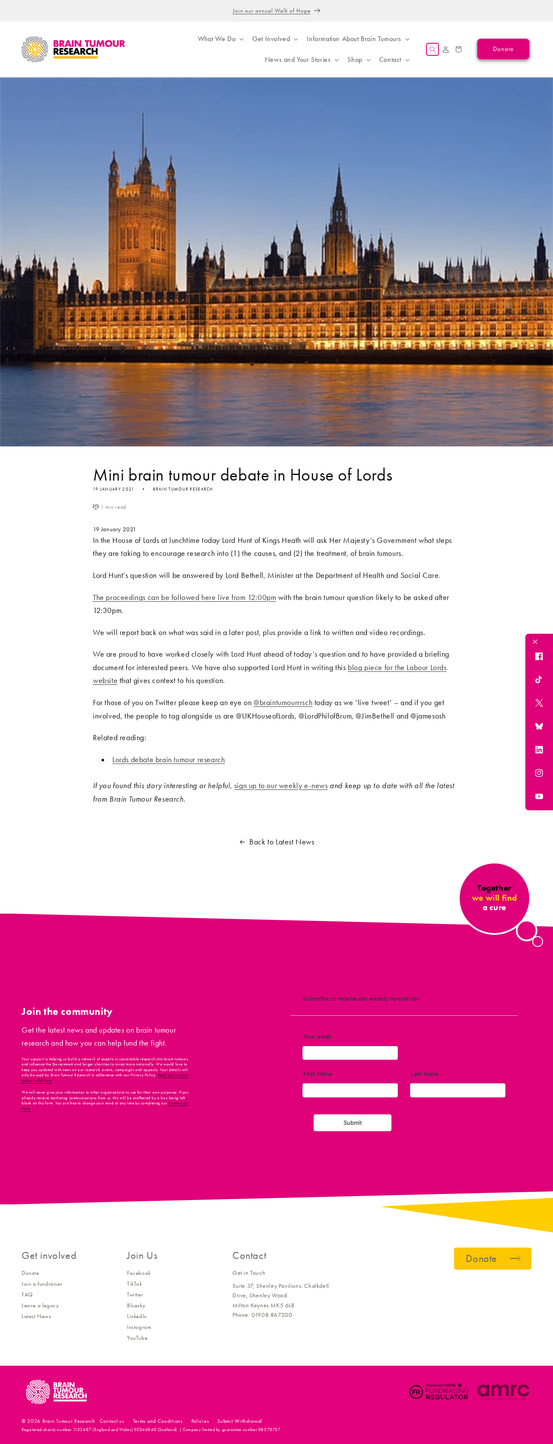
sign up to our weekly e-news (281, 785)
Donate (30, 1273)
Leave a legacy (40, 1305)
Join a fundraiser (42, 1283)
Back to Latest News (281, 842)
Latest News (36, 1316)
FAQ (27, 1294)
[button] (220, 39)
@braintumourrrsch (283, 702)
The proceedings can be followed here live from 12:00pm (184, 597)
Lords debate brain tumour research (168, 759)
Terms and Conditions (158, 1421)
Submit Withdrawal (239, 1421)
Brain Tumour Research (68, 1421)
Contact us (112, 1421)
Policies (200, 1421)
